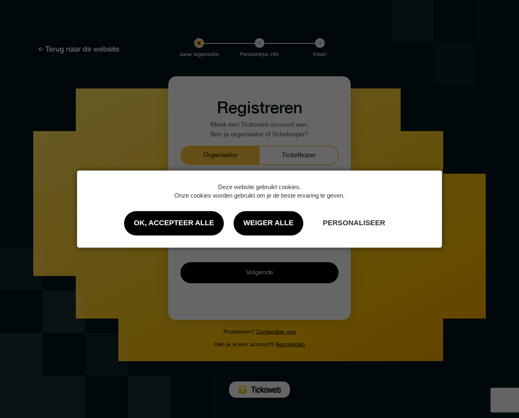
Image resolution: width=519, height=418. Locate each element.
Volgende (259, 272)
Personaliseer (354, 223)
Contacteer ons (276, 332)
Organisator (221, 155)
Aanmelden (290, 344)
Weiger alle (268, 223)
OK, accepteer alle (174, 223)
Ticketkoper (299, 155)
